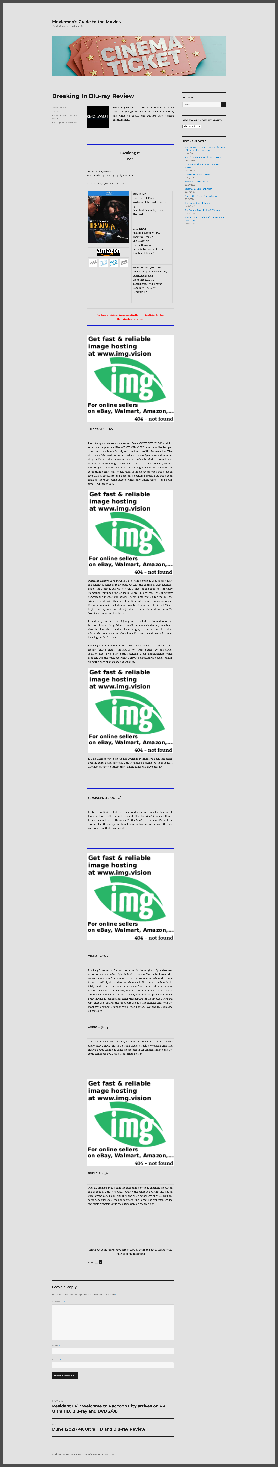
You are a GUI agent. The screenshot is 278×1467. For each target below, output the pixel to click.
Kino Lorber (71, 122)
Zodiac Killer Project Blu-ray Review (201, 196)
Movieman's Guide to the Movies (86, 21)
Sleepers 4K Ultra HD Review (198, 175)
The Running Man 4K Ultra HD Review (202, 210)
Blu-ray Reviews (59, 115)
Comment (58, 1302)
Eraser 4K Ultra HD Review (197, 182)
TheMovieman (59, 107)
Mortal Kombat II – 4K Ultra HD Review (203, 157)
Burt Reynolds (58, 122)
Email (56, 1360)
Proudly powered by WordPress (99, 1454)
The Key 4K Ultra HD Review (198, 203)
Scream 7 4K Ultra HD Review (198, 189)
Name (56, 1345)
